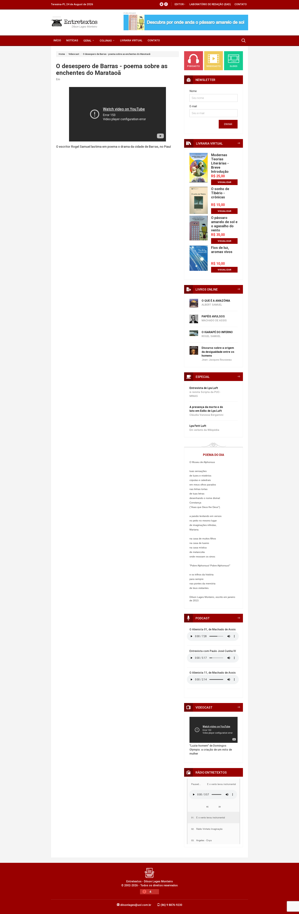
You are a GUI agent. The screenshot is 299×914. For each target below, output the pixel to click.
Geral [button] (87, 40)
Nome (193, 91)
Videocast (74, 54)
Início (57, 40)
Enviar (228, 124)
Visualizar (224, 182)
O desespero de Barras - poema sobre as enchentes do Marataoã (116, 54)
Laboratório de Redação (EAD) (210, 4)
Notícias (72, 40)
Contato (240, 4)
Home (62, 54)
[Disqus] (117, 210)
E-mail (193, 106)
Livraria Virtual (131, 40)
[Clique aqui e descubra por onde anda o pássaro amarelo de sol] (186, 22)
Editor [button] (179, 4)
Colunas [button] (106, 40)
